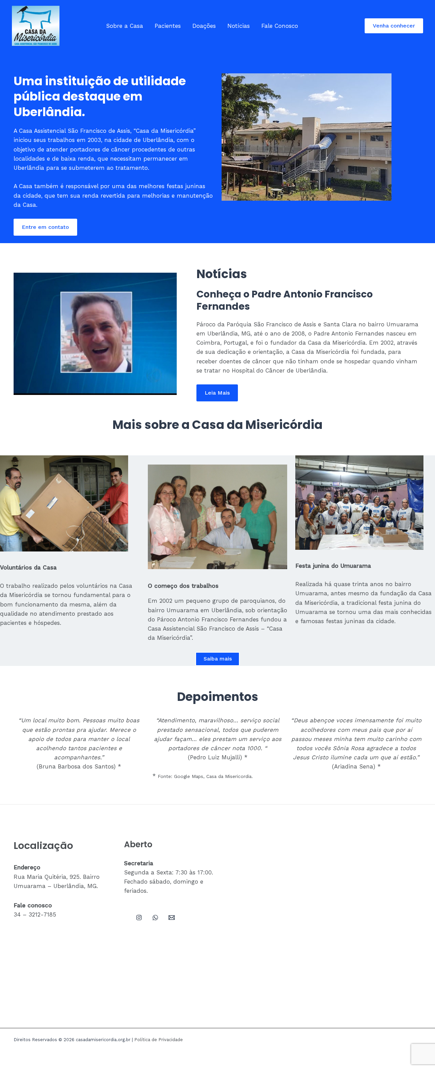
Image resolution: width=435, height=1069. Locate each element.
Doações (204, 25)
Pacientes (168, 25)
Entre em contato (45, 227)
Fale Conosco (279, 25)
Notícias (238, 25)
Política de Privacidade (158, 1039)
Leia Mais (217, 392)
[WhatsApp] (155, 917)
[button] (394, 25)
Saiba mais (218, 658)
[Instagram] (139, 917)
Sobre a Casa (124, 25)
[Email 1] (172, 917)
